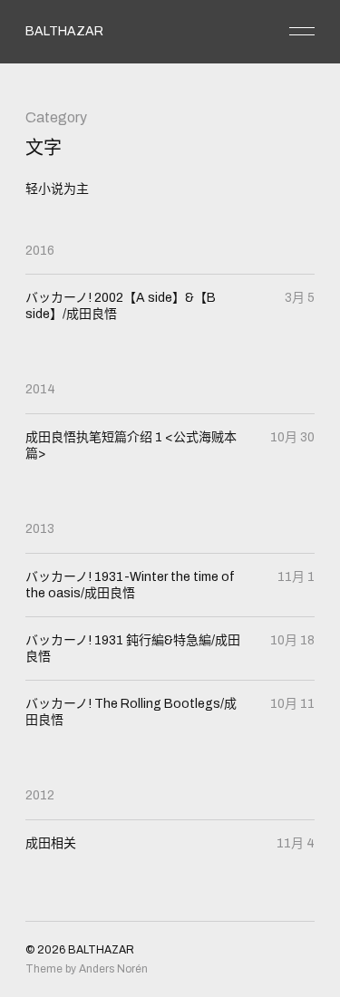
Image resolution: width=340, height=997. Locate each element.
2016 (39, 250)
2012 (39, 795)
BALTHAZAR (64, 31)
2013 (39, 529)
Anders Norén (113, 969)
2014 (40, 389)
